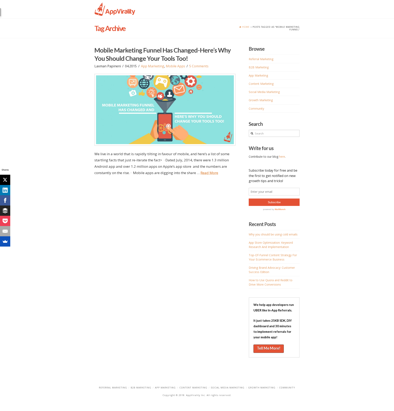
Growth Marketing (261, 100)
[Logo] (114, 9)
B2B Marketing (259, 67)
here (282, 156)
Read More (209, 172)
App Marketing (152, 66)
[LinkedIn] (5, 190)
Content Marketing (261, 84)
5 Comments (198, 66)
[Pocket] (5, 221)
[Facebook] (5, 200)
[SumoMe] (5, 241)
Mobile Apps (175, 66)
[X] (5, 180)
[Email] (5, 231)
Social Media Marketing (264, 92)
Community (256, 108)
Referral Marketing (261, 59)
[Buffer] (5, 211)
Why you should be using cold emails (273, 234)
